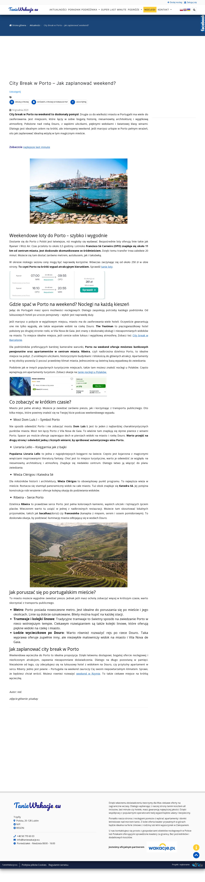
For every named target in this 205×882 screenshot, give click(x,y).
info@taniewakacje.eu (28, 839)
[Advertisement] (102, 58)
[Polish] (181, 10)
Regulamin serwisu (58, 864)
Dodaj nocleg (175, 2)
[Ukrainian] (188, 10)
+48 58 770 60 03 (25, 836)
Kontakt (164, 9)
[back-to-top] (196, 855)
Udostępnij (15, 91)
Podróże (134, 9)
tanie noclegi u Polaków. (92, 372)
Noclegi (149, 9)
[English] (185, 10)
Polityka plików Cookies (34, 864)
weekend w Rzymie (88, 673)
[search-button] (194, 10)
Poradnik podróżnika (83, 9)
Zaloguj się (191, 2)
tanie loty (107, 266)
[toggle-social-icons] (196, 847)
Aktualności (58, 9)
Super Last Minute (113, 9)
